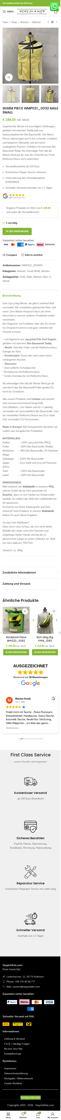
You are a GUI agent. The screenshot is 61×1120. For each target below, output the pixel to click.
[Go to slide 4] (33, 85)
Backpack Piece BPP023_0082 (15, 645)
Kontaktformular (12, 1061)
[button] (6, 62)
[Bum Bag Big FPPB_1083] (43, 628)
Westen (24, 22)
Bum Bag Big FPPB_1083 (43, 645)
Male (29, 280)
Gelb (22, 280)
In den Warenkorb (17, 235)
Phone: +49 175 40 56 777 (21, 989)
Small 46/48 (33, 275)
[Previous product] (5, 30)
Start (5, 22)
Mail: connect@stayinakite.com (23, 994)
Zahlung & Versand (14, 1046)
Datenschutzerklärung (16, 1080)
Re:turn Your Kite (13, 1056)
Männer (36, 22)
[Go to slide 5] (36, 85)
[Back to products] (9, 30)
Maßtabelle (29, 494)
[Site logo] (32, 11)
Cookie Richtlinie (13, 1090)
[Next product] (13, 30)
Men (45, 280)
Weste (6, 285)
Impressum (10, 1075)
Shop (14, 22)
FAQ (51, 494)
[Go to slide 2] (26, 85)
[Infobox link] (30, 797)
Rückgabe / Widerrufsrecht (18, 1085)
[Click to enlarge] (9, 82)
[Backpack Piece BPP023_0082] (15, 628)
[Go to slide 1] (22, 85)
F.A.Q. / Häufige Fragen (17, 1051)
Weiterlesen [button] (11, 735)
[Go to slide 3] (29, 85)
